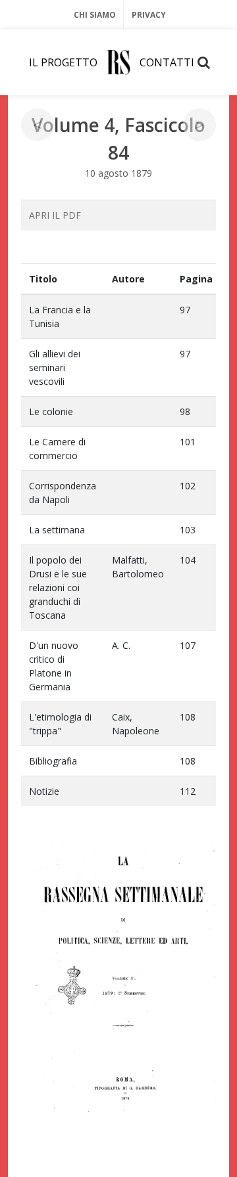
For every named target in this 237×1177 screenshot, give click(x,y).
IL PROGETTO (63, 62)
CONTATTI (167, 62)
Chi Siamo (95, 14)
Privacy (149, 14)
